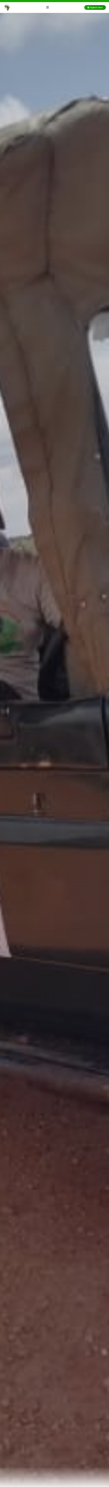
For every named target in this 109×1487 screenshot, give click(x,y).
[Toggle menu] (47, 7)
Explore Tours (96, 7)
